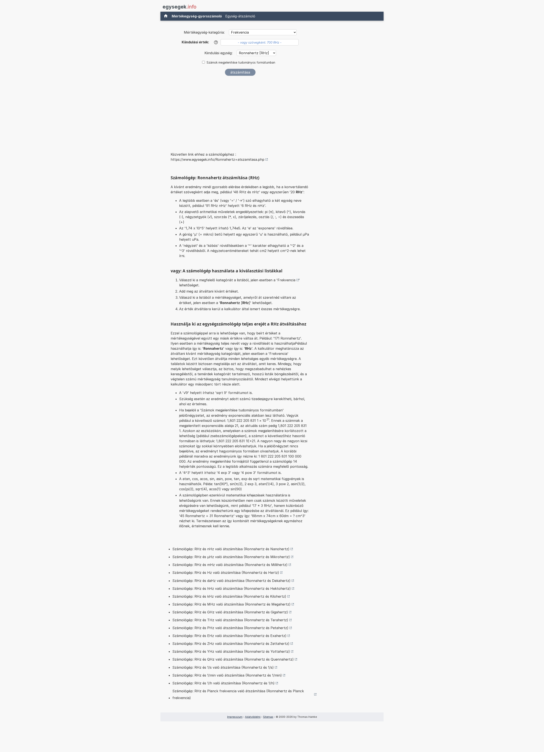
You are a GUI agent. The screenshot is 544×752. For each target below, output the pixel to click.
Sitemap (268, 716)
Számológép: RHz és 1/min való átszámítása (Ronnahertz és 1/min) (227, 675)
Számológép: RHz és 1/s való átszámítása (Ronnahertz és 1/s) (223, 667)
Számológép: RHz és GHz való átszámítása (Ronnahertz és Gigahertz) (230, 612)
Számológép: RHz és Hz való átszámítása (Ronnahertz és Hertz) (225, 572)
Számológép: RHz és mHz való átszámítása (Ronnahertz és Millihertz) (230, 565)
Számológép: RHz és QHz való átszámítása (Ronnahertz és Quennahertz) (233, 659)
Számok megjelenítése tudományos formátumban (241, 62)
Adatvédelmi (253, 716)
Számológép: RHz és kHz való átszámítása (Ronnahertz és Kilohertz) (229, 596)
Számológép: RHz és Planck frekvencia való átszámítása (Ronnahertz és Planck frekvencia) (238, 694)
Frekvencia (286, 280)
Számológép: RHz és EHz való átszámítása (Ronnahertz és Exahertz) (229, 636)
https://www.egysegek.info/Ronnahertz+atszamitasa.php (217, 159)
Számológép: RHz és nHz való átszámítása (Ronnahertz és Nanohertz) (230, 549)
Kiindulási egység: (219, 53)
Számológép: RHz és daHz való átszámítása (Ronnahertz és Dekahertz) (231, 581)
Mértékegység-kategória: (204, 32)
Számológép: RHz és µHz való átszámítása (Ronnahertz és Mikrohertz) (231, 557)
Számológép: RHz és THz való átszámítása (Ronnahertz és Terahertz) (230, 620)
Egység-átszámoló (240, 16)
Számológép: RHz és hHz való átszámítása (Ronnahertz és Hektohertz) (231, 588)
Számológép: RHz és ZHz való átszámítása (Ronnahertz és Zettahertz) (230, 643)
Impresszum (234, 716)
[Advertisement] (240, 111)
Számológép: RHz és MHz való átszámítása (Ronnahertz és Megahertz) (231, 604)
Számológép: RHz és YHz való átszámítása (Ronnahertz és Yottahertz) (231, 651)
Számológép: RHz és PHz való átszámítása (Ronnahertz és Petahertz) (230, 628)
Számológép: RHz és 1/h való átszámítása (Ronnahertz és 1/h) (223, 683)
